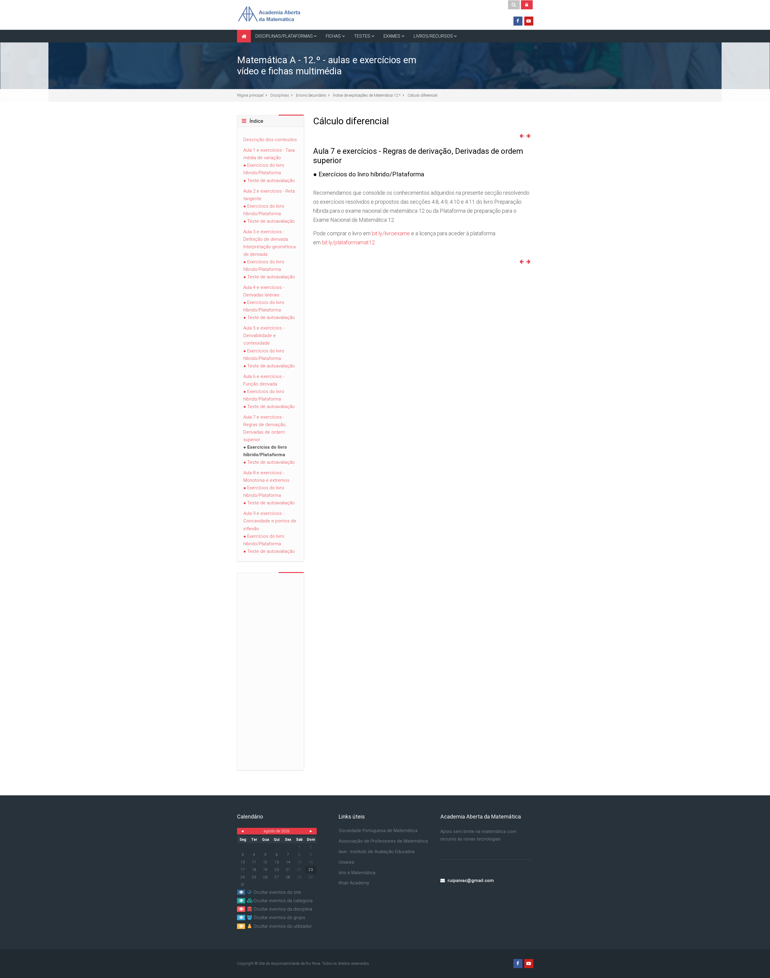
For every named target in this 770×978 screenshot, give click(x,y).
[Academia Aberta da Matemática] (269, 14)
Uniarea (346, 862)
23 (311, 870)
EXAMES (391, 36)
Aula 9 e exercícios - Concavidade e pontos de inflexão (269, 521)
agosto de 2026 (276, 831)
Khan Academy (354, 883)
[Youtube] (528, 21)
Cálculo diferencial (422, 95)
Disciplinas (279, 95)
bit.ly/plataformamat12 (348, 242)
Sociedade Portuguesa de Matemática (378, 830)
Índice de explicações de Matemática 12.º (367, 95)
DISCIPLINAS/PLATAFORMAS (284, 36)
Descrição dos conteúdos (270, 139)
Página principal (250, 95)
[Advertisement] (24, 126)
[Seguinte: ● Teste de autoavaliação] (529, 136)
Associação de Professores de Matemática (383, 841)
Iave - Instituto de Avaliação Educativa (376, 851)
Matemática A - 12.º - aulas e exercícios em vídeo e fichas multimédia (326, 65)
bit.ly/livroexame (391, 233)
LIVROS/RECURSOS (433, 36)
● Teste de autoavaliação (269, 180)
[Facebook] (517, 21)
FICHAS (333, 36)
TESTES (362, 36)
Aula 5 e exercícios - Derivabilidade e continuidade (263, 335)
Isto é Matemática (357, 872)
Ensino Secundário (311, 95)
